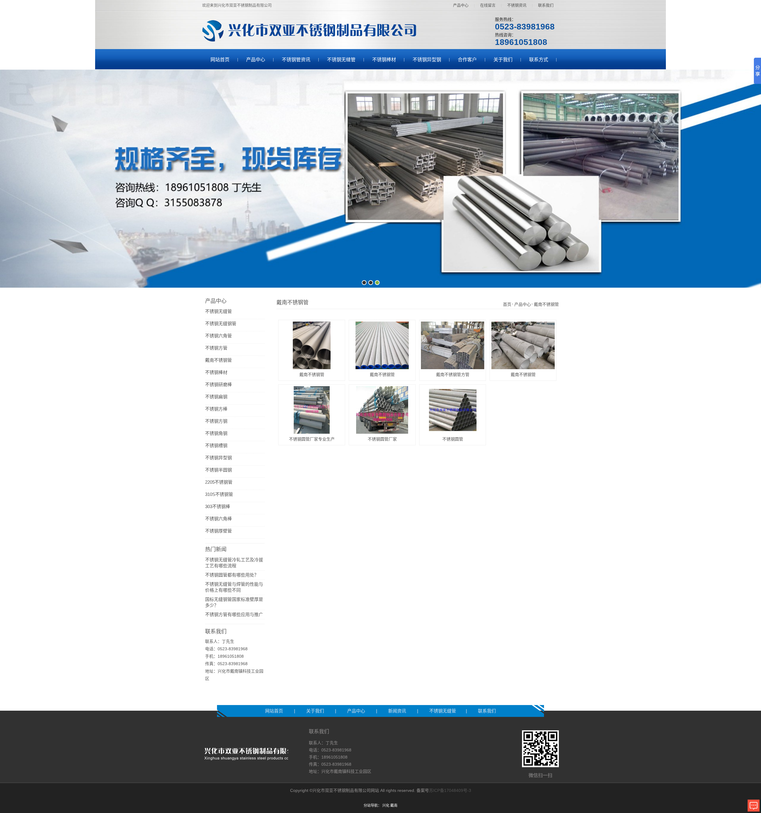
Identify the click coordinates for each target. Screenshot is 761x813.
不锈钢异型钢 (427, 59)
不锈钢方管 (216, 347)
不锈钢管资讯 (296, 59)
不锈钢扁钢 (216, 396)
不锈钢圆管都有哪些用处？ (232, 574)
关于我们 (502, 59)
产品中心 (460, 5)
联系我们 (546, 5)
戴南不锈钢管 (218, 360)
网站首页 (219, 59)
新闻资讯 (397, 710)
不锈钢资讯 (516, 5)
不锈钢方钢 (216, 421)
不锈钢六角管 (218, 335)
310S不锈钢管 (219, 494)
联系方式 (538, 59)
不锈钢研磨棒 (218, 384)
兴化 (385, 805)
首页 (507, 304)
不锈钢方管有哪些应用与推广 (234, 614)
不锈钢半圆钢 (218, 469)
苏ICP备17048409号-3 (450, 790)
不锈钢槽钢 (216, 445)
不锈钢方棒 (216, 408)
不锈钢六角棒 (218, 518)
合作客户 (467, 59)
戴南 (393, 805)
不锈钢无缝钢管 (220, 323)
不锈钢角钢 (216, 433)
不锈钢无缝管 (341, 59)
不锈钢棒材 (384, 59)
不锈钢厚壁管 (218, 530)
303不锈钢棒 (217, 506)
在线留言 (488, 5)
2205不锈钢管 (218, 482)
